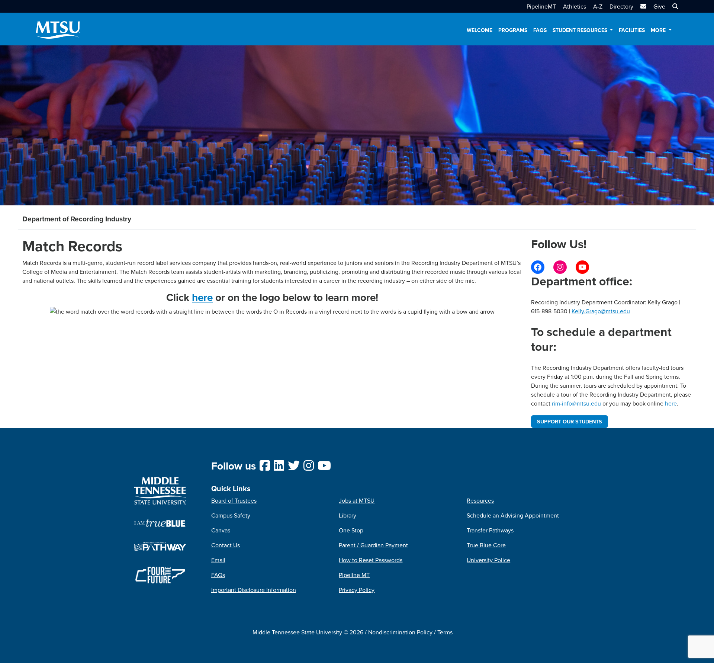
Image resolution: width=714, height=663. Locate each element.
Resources (480, 500)
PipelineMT (541, 6)
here (202, 297)
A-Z (597, 6)
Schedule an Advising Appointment (513, 515)
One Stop (351, 530)
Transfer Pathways (490, 530)
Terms (445, 632)
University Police (488, 560)
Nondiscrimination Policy (400, 632)
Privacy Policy (356, 590)
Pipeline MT (354, 575)
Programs (512, 30)
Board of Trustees (234, 500)
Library (347, 515)
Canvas (220, 530)
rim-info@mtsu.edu (576, 403)
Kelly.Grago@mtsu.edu (601, 311)
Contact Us (225, 545)
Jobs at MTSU (356, 500)
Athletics (574, 6)
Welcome (479, 30)
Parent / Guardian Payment (373, 545)
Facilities (632, 30)
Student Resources (581, 30)
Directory (621, 6)
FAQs (540, 30)
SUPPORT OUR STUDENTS (569, 421)
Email (218, 560)
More (659, 30)
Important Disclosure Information (253, 590)
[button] (674, 6)
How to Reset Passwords (370, 560)
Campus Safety (230, 515)
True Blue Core (486, 545)
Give (659, 6)
